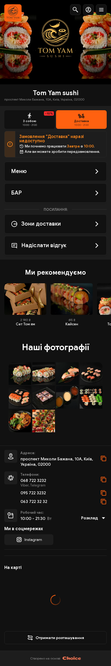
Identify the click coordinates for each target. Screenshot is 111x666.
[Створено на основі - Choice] (72, 658)
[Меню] (101, 9)
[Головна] (13, 13)
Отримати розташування (60, 637)
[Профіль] (88, 9)
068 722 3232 (33, 480)
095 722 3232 (33, 493)
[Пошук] (75, 9)
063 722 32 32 (33, 501)
